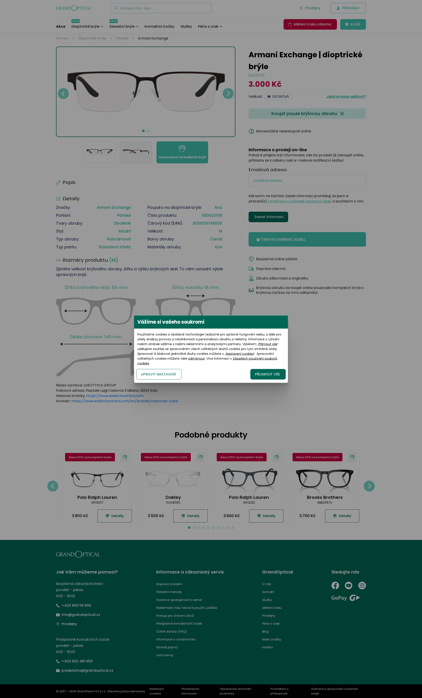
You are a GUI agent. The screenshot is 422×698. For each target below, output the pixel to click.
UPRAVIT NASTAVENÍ (158, 374)
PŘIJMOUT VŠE (267, 374)
